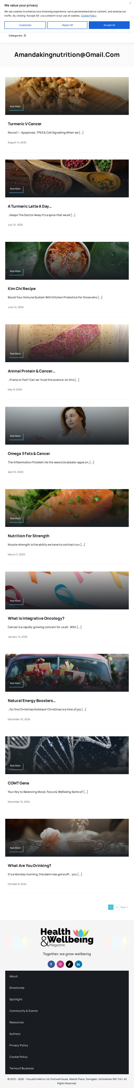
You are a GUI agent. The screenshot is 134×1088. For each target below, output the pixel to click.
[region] (67, 16)
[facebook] (51, 964)
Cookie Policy (88, 15)
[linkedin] (78, 964)
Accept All (109, 25)
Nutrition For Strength (28, 535)
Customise (25, 25)
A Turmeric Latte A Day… (30, 206)
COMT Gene (18, 783)
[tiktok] (69, 964)
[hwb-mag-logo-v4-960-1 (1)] (67, 929)
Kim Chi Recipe (22, 288)
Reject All (67, 25)
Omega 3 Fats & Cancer (29, 453)
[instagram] (60, 964)
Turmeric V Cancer (25, 123)
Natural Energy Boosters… (32, 700)
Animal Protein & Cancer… (31, 371)
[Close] (130, 3)
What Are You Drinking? (30, 865)
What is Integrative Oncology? (36, 618)
